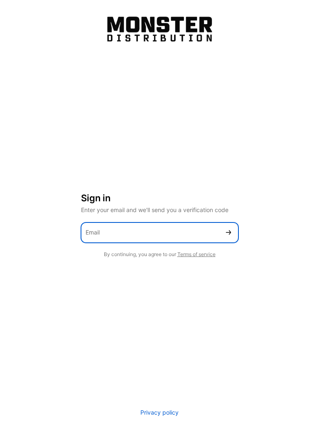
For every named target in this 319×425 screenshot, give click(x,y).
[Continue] (228, 232)
